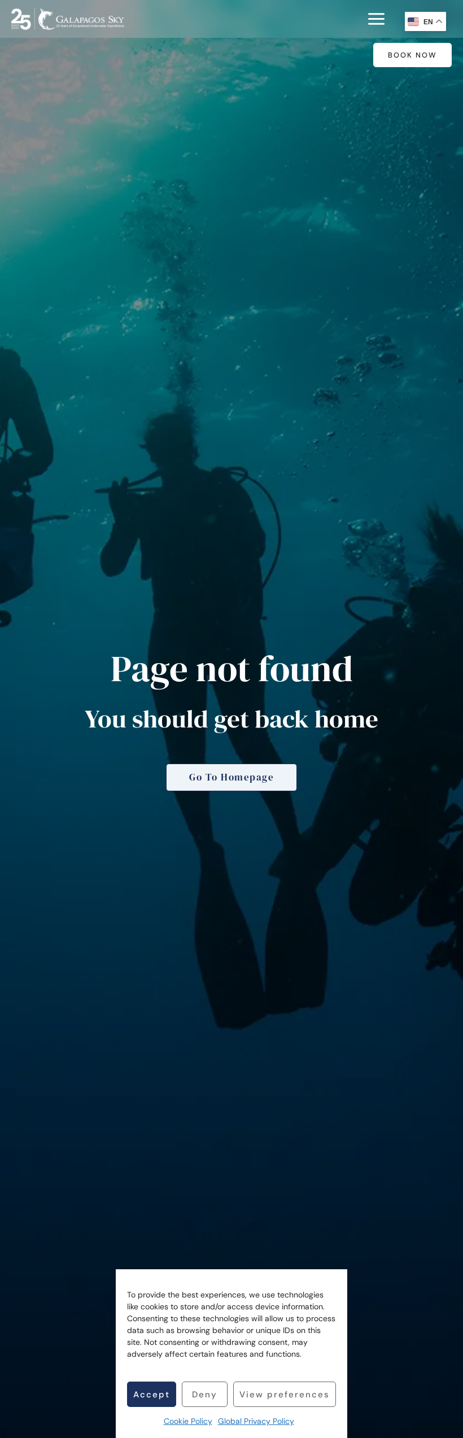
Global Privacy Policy (256, 1421)
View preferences (284, 1394)
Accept (151, 1394)
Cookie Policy (188, 1421)
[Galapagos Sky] (67, 19)
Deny (204, 1394)
